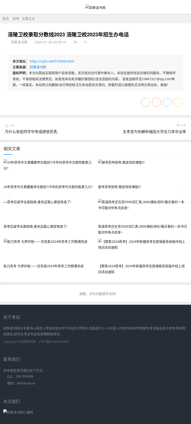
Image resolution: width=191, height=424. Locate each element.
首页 (5, 18)
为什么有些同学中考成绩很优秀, (31, 131)
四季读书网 (38, 67)
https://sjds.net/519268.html (52, 61)
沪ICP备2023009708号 (54, 342)
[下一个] (186, 196)
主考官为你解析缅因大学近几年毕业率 (154, 131)
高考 (16, 18)
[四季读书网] (95, 7)
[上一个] (4, 196)
